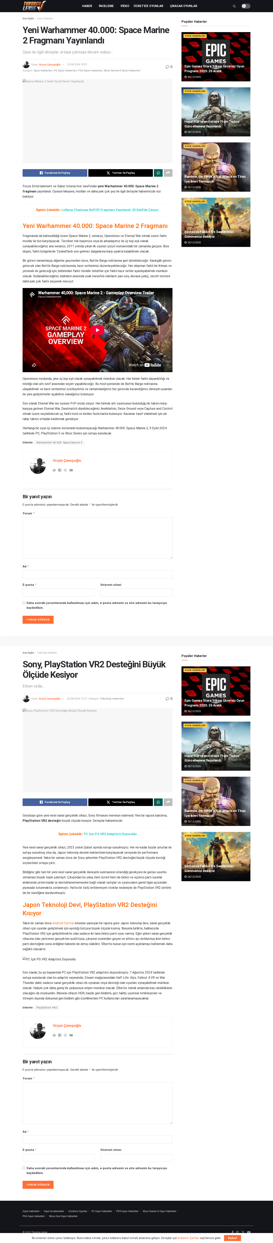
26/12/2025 (194, 77)
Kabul (232, 1238)
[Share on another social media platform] (168, 173)
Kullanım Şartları (188, 1238)
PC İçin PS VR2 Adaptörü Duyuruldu (110, 834)
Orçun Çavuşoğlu (50, 64)
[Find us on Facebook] (232, 1232)
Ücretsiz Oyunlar (148, 6)
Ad (26, 566)
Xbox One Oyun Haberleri (63, 1216)
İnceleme (106, 6)
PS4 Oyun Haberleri (34, 1216)
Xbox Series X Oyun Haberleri (122, 70)
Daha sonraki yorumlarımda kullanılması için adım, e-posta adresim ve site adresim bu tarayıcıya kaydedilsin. (97, 605)
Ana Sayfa (28, 18)
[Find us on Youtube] (248, 1232)
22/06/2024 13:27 (77, 698)
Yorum (29, 513)
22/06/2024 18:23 (77, 64)
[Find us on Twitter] (243, 1232)
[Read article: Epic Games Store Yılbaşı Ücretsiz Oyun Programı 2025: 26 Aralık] (215, 56)
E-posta (30, 585)
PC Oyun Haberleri (65, 70)
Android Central (63, 923)
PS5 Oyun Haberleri (90, 70)
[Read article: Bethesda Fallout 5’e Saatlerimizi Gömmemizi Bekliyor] (215, 222)
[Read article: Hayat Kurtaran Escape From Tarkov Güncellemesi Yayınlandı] (215, 112)
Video (125, 6)
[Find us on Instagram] (237, 1232)
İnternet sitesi (111, 585)
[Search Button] (234, 6)
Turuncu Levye (39, 1232)
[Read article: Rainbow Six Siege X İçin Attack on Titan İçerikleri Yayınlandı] (215, 167)
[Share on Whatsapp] (158, 173)
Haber (87, 6)
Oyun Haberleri (45, 18)
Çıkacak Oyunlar (183, 6)
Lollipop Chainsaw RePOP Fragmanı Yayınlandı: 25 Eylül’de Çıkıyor (110, 210)
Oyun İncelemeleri (54, 1211)
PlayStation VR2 (47, 1007)
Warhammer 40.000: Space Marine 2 (59, 442)
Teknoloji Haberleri (47, 652)
